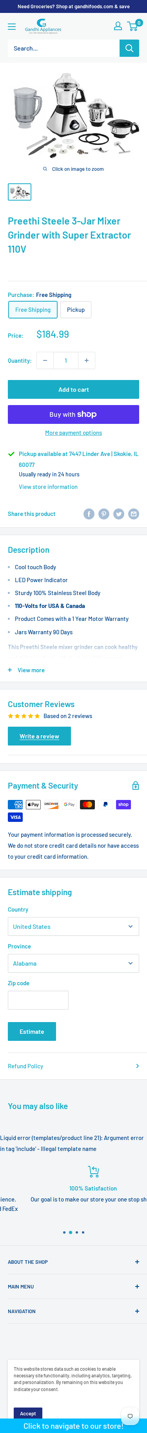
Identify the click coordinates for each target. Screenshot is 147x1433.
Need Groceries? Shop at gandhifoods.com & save (74, 6)
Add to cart (73, 389)
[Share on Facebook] (88, 513)
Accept (28, 1413)
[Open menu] (12, 27)
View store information (48, 486)
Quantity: (20, 360)
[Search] (129, 48)
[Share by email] (133, 513)
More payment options (73, 432)
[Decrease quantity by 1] (45, 360)
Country (18, 909)
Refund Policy (25, 1065)
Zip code (18, 982)
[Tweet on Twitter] (118, 513)
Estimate (32, 1031)
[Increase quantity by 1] (86, 360)
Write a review (39, 736)
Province (19, 946)
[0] (133, 26)
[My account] (118, 26)
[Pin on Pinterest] (103, 513)
